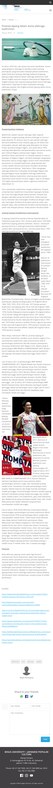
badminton (15, 662)
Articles (11, 20)
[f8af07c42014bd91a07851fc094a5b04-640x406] (26, 109)
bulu (23, 662)
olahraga (30, 662)
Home (4, 20)
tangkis (38, 662)
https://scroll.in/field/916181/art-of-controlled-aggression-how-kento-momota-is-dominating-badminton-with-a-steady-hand (26, 613)
